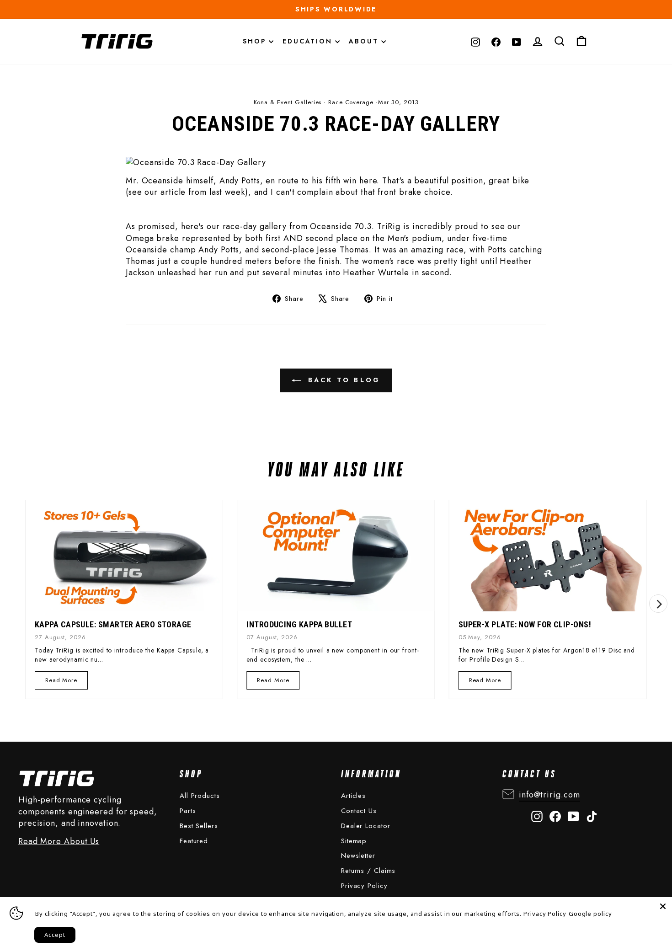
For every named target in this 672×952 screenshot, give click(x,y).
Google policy (590, 913)
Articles (353, 796)
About (365, 41)
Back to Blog (342, 380)
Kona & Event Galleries (288, 102)
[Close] (662, 906)
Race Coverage (350, 102)
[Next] (658, 603)
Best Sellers (199, 826)
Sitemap (354, 841)
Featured (194, 841)
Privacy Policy (364, 886)
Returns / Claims (368, 871)
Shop (256, 41)
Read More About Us (58, 841)
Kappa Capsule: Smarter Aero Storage (113, 624)
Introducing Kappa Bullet (299, 624)
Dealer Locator (365, 826)
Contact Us (359, 811)
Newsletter (358, 855)
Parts (188, 811)
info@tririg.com (549, 795)
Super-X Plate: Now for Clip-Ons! (525, 624)
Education (309, 41)
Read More (61, 682)
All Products (200, 796)
